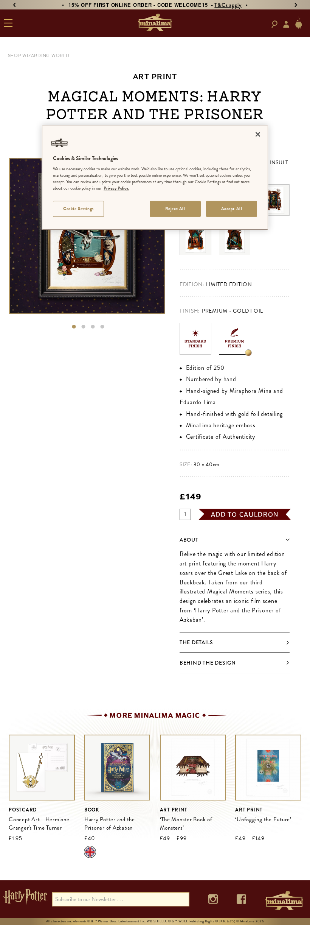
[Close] (258, 134)
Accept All (231, 209)
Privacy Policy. (116, 188)
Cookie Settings (78, 209)
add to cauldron (245, 514)
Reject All (175, 209)
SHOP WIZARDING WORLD (39, 55)
